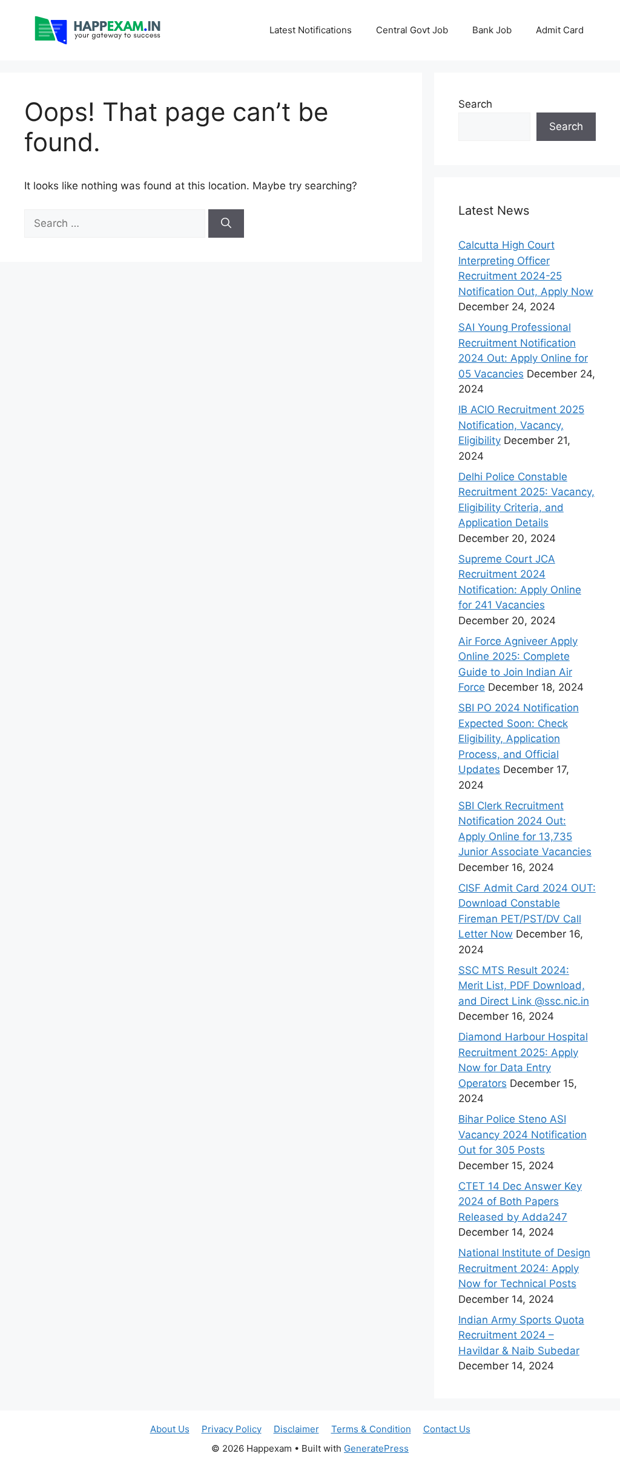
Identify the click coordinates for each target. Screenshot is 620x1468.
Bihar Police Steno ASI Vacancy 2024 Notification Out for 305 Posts (522, 1134)
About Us (170, 1429)
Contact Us (446, 1429)
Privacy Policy (232, 1429)
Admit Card (560, 30)
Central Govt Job (412, 30)
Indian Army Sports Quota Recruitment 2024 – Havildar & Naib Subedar (521, 1335)
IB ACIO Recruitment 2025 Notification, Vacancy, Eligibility (521, 424)
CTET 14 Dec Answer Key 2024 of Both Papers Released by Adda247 (520, 1201)
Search (475, 104)
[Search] (226, 223)
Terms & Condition (371, 1429)
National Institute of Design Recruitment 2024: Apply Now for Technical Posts (524, 1268)
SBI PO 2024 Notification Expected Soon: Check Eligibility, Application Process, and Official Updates (518, 738)
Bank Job (492, 30)
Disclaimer (296, 1429)
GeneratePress (376, 1448)
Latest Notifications (310, 30)
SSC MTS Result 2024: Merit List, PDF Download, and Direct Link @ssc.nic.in (523, 985)
